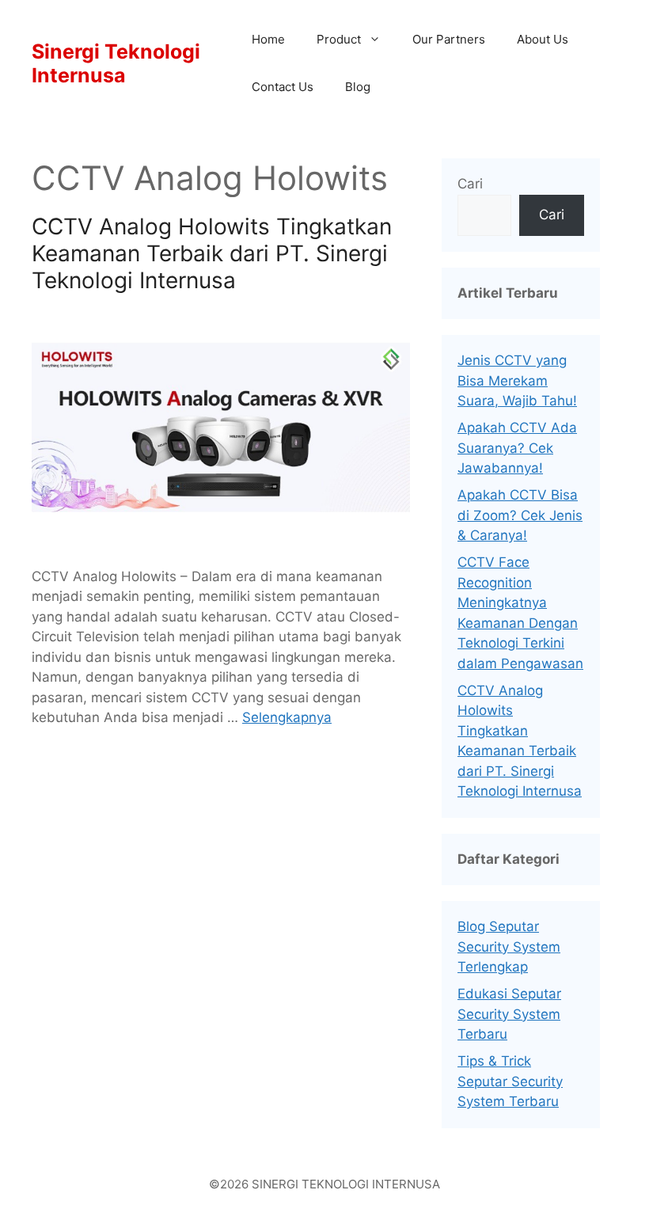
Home (268, 39)
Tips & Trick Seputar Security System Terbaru (510, 1081)
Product (339, 39)
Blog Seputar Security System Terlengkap (508, 946)
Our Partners (448, 39)
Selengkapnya (287, 717)
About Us (542, 39)
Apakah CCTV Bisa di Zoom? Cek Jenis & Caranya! (520, 515)
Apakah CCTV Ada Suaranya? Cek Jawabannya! (517, 448)
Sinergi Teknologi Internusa (116, 63)
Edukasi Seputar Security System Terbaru (509, 1014)
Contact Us (282, 86)
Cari (470, 184)
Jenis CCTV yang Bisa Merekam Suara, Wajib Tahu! (517, 380)
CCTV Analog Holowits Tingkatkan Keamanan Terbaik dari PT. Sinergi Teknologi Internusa (212, 253)
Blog (357, 86)
